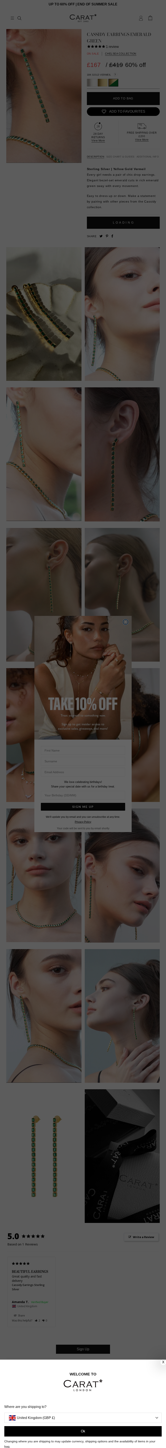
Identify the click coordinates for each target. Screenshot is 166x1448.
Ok (83, 1431)
